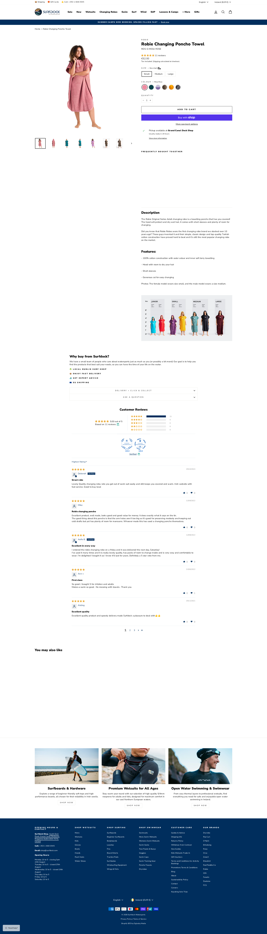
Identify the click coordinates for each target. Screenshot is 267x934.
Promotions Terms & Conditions (184, 867)
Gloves (78, 845)
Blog (173, 871)
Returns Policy (177, 841)
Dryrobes (143, 869)
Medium (159, 74)
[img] (78, 469)
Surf (134, 11)
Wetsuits (90, 11)
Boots (77, 849)
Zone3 (206, 857)
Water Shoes (80, 861)
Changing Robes (108, 11)
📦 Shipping (40, 2)
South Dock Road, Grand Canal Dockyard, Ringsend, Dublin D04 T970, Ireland (47, 838)
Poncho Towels (145, 865)
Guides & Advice (178, 833)
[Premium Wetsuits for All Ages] (133, 766)
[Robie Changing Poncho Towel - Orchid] (150, 198)
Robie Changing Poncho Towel (57, 29)
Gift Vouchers (176, 857)
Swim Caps (144, 857)
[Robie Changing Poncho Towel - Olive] (154, 198)
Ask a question (133, 397)
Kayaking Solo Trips (179, 892)
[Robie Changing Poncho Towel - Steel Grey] (162, 198)
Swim (125, 11)
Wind (143, 11)
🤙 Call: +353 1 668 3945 (72, 2)
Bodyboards (112, 841)
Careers (174, 887)
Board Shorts (112, 853)
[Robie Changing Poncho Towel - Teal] (147, 198)
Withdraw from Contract (181, 845)
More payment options (187, 124)
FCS (205, 885)
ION (204, 873)
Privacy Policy (127, 919)
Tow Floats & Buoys (147, 849)
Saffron (171, 87)
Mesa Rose (144, 87)
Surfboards (111, 833)
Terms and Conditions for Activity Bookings (185, 862)
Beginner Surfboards (115, 837)
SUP (153, 11)
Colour (151, 82)
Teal (151, 87)
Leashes (110, 845)
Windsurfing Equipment (117, 865)
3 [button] (134, 630)
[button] (148, 55)
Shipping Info (176, 837)
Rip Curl (206, 837)
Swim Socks (144, 845)
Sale (70, 11)
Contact (174, 883)
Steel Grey (178, 87)
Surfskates (111, 861)
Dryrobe (206, 833)
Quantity (147, 95)
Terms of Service (139, 919)
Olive (164, 87)
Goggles (142, 853)
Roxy (205, 849)
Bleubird (206, 861)
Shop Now (66, 802)
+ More (186, 11)
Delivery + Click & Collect (133, 390)
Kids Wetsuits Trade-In (180, 853)
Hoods (77, 853)
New (78, 11)
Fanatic (206, 877)
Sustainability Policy (179, 879)
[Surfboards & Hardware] (67, 766)
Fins (108, 849)
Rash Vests (79, 857)
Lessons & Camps (168, 11)
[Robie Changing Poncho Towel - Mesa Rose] (143, 198)
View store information (158, 138)
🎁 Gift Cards (53, 2)
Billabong (207, 845)
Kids (76, 841)
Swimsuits (143, 833)
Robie (145, 40)
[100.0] (126, 444)
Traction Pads (112, 857)
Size (149, 68)
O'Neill (206, 841)
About (173, 875)
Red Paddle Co (209, 865)
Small (146, 74)
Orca (205, 853)
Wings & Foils (113, 869)
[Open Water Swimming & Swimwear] (200, 766)
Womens (78, 837)
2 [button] (130, 630)
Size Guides (176, 849)
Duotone (206, 881)
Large (170, 74)
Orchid (158, 87)
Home (37, 29)
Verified (133, 454)
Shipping (156, 61)
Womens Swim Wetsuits (149, 841)
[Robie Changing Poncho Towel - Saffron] (158, 198)
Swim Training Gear (147, 861)
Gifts (196, 11)
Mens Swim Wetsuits (148, 837)
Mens (77, 833)
